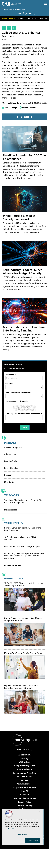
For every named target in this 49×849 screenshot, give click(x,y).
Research (43, 18)
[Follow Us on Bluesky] (19, 13)
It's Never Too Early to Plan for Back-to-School (23, 653)
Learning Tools (10, 461)
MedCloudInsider (24, 783)
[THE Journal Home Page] (12, 4)
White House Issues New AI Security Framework (20, 217)
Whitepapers (13, 523)
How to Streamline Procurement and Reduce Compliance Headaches (23, 619)
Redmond (24, 794)
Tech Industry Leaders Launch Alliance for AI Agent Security (22, 271)
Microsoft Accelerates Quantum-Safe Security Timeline (24, 328)
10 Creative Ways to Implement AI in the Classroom (21, 538)
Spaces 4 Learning (24, 805)
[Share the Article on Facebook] (4, 28)
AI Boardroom (24, 754)
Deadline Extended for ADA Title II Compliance (24, 157)
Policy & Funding (11, 468)
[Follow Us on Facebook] (23, 13)
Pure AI (24, 791)
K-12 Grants (32, 18)
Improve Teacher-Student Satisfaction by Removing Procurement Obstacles (21, 686)
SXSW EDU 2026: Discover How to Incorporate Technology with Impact (23, 584)
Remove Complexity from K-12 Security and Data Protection (22, 529)
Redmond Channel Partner (24, 798)
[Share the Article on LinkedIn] (8, 28)
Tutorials (21, 18)
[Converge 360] (24, 740)
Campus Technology (24, 769)
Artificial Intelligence (13, 447)
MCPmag (24, 780)
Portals (10, 442)
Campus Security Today (24, 765)
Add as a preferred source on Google (14, 9)
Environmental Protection (24, 773)
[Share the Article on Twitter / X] (13, 28)
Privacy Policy (23, 401)
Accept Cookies (33, 841)
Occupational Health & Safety (24, 787)
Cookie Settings (22, 834)
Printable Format (29, 107)
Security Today (24, 802)
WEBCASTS (11, 495)
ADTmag (24, 758)
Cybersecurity (10, 454)
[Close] (39, 811)
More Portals (9, 482)
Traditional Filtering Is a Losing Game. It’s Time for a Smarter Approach (24, 501)
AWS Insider (24, 762)
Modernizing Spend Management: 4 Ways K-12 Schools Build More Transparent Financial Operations (24, 555)
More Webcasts (11, 509)
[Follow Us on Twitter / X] (26, 14)
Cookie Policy (10, 829)
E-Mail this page (11, 107)
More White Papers (12, 565)
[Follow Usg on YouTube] (30, 13)
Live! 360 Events (24, 776)
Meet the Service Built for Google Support (22, 546)
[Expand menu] (46, 4)
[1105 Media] (24, 749)
